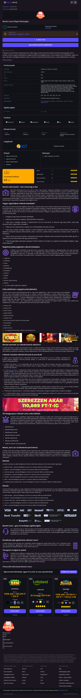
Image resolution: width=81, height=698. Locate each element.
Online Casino (6, 6)
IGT (41, 101)
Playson (71, 101)
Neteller (7, 502)
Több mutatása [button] (7, 59)
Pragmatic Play (44, 102)
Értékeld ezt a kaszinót (68, 572)
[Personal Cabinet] (75, 2)
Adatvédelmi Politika (63, 690)
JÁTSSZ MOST (15, 611)
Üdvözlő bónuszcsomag (11, 370)
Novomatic (52, 101)
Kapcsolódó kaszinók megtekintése (40, 45)
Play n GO (66, 101)
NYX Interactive (59, 101)
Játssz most (41, 40)
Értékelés (14, 615)
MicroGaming (46, 101)
